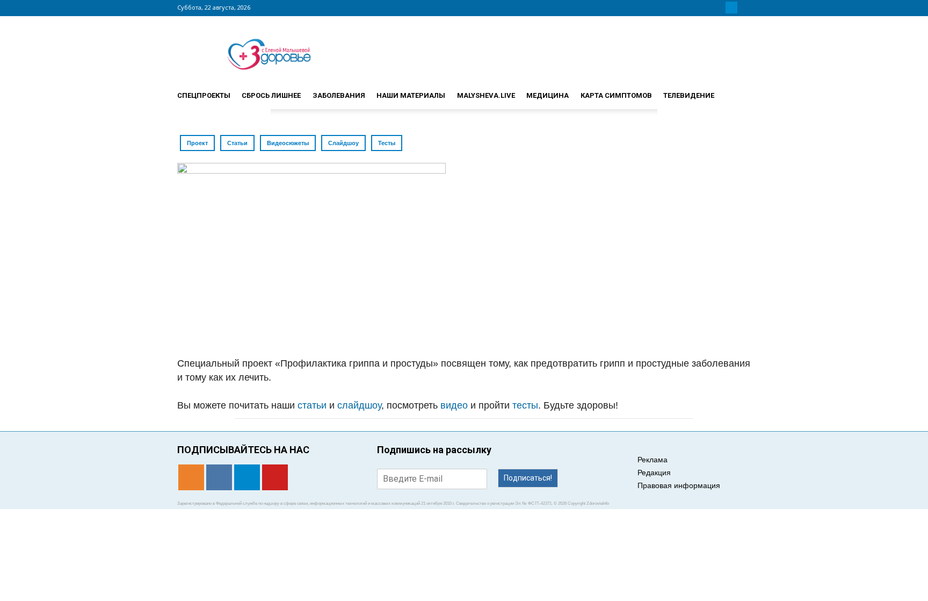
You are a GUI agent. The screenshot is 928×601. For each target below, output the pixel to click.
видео (454, 405)
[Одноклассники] (706, 7)
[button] (738, 91)
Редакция (654, 472)
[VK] (718, 7)
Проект (197, 143)
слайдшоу (359, 405)
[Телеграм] (731, 7)
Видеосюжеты (288, 143)
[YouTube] (744, 7)
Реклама (652, 459)
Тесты (386, 143)
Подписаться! (528, 478)
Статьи (237, 143)
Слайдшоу (343, 143)
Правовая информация (678, 485)
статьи (312, 405)
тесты (525, 405)
